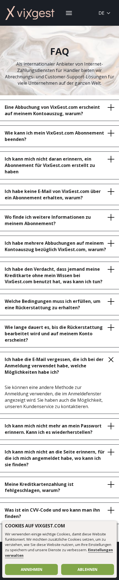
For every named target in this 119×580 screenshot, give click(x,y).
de (101, 13)
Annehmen (31, 569)
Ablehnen (87, 569)
